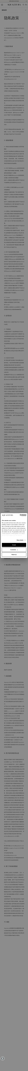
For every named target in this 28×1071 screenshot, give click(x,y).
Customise (13, 549)
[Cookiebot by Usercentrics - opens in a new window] (20, 515)
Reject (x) (14, 554)
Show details (20, 540)
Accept (14, 545)
